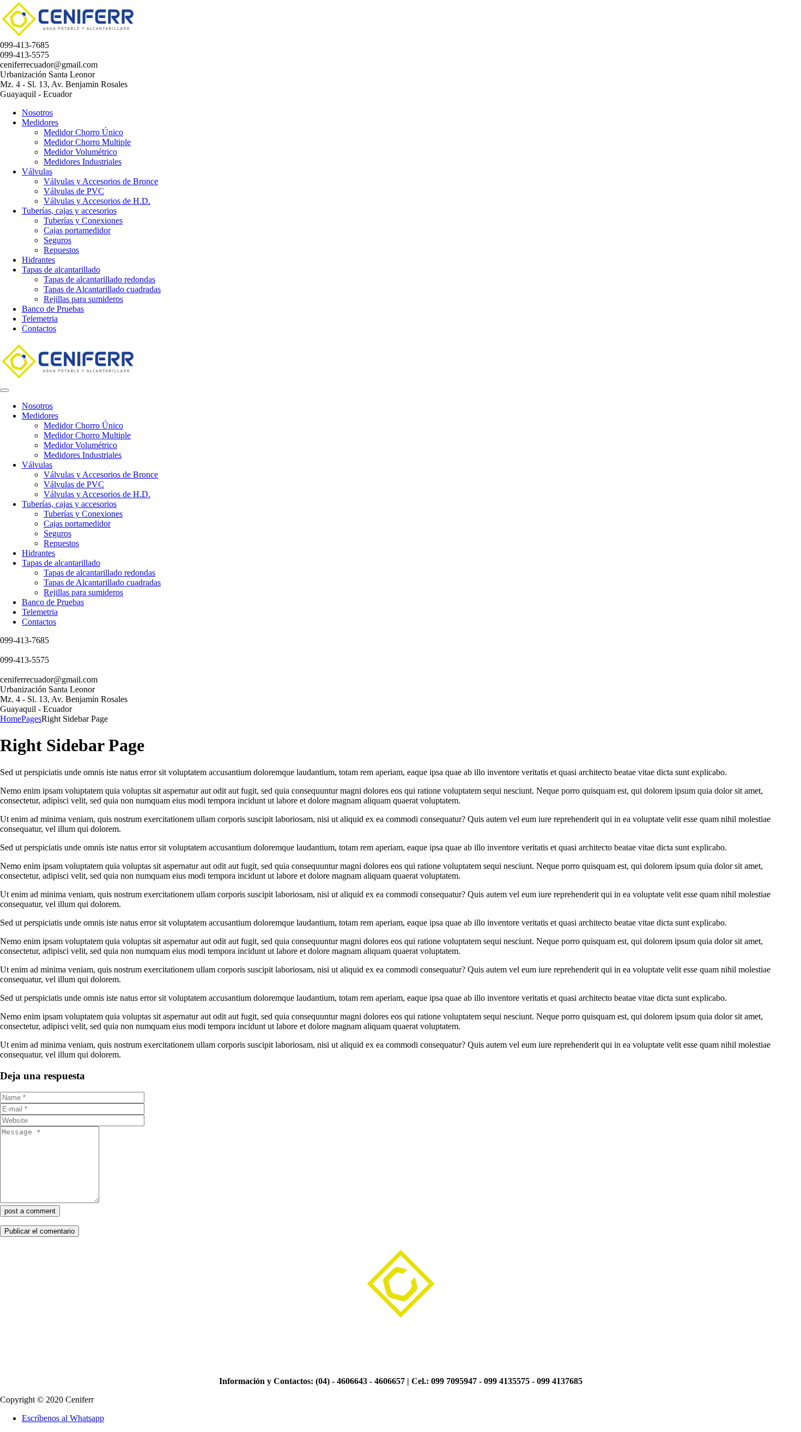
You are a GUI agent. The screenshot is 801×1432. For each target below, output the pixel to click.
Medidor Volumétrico (80, 151)
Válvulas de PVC (74, 191)
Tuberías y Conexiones (83, 220)
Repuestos (61, 250)
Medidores (40, 122)
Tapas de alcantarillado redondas (99, 279)
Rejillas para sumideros (83, 299)
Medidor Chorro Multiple (87, 142)
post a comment (30, 1211)
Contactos (39, 328)
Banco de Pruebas (53, 308)
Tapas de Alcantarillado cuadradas (102, 289)
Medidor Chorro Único (83, 132)
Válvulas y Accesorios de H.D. (97, 201)
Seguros (57, 240)
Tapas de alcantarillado (61, 269)
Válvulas (37, 171)
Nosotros (37, 112)
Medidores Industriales (83, 161)
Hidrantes (38, 259)
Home (10, 718)
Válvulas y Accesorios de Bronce (101, 181)
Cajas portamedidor (77, 230)
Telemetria (40, 318)
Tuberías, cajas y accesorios (69, 210)
